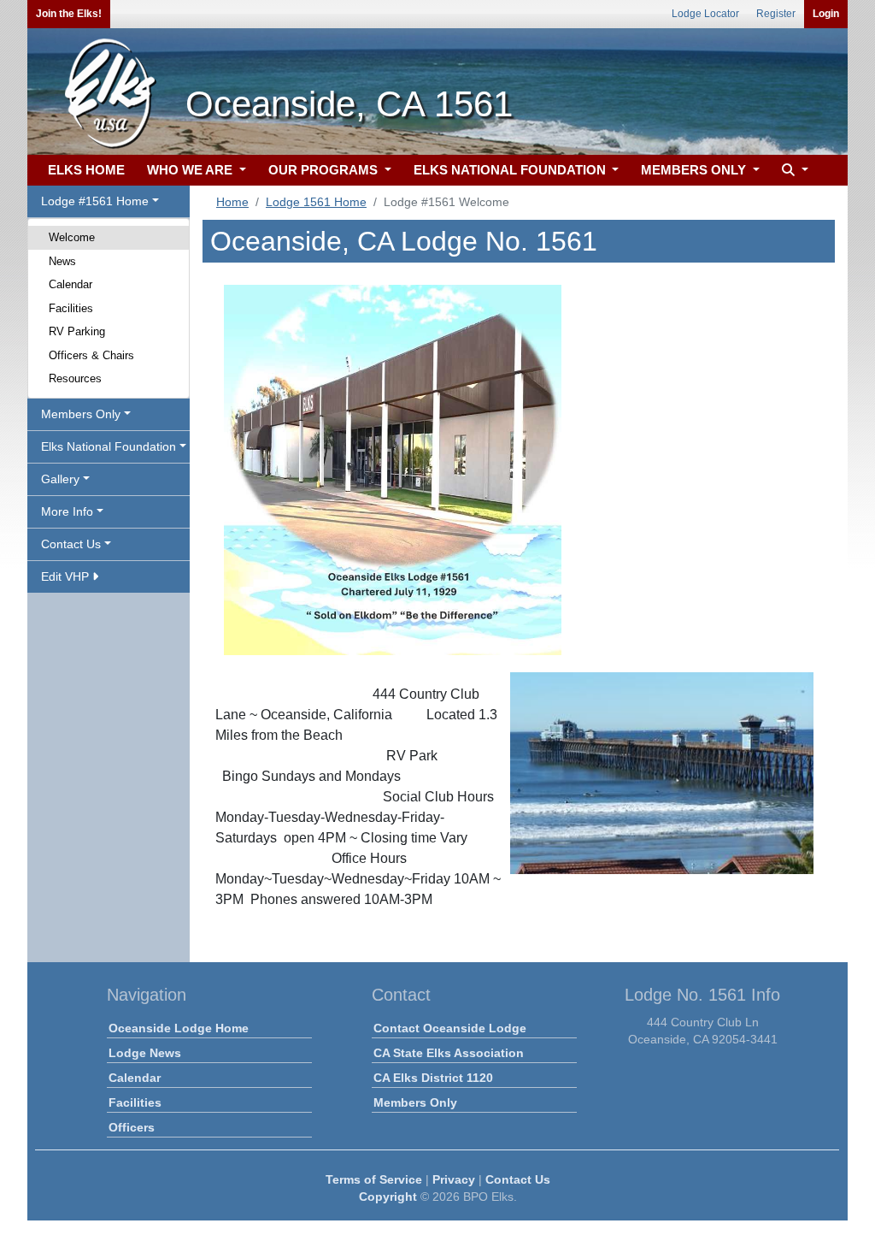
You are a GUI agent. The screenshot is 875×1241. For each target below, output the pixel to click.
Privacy (453, 1179)
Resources (75, 378)
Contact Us (517, 1179)
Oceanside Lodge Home (179, 1028)
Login (826, 14)
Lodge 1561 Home (316, 202)
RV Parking (77, 331)
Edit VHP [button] (66, 576)
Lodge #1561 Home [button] (95, 201)
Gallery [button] (60, 479)
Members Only (415, 1102)
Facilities (71, 308)
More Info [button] (67, 511)
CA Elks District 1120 (433, 1077)
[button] (793, 170)
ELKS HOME (86, 170)
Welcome (72, 237)
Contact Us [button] (71, 544)
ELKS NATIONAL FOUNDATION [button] (511, 170)
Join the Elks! (69, 14)
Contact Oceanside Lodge (449, 1028)
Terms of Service (374, 1179)
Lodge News (145, 1053)
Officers (132, 1127)
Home (232, 202)
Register (776, 14)
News (62, 261)
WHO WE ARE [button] (191, 170)
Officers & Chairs (91, 355)
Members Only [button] (80, 414)
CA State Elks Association (448, 1053)
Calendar (70, 284)
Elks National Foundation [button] (108, 446)
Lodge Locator (705, 14)
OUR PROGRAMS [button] (324, 170)
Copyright (388, 1196)
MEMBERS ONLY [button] (695, 170)
